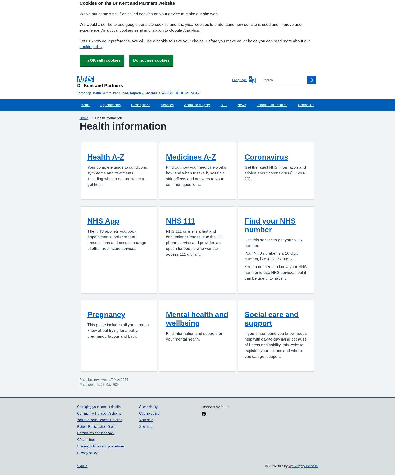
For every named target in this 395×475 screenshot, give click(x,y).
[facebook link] (203, 414)
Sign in (82, 466)
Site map (145, 426)
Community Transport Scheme (99, 413)
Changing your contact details (99, 406)
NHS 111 (180, 221)
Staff (224, 105)
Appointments (110, 105)
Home (85, 105)
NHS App (103, 221)
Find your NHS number (270, 225)
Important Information (272, 105)
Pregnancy (106, 314)
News (242, 105)
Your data (146, 420)
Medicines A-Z (191, 157)
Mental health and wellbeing (197, 319)
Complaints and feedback (95, 433)
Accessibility (148, 406)
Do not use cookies (151, 60)
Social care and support (272, 319)
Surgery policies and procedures (100, 446)
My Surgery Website (303, 466)
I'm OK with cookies (102, 60)
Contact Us (306, 105)
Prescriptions (140, 105)
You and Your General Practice (99, 420)
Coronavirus (266, 157)
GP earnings (86, 439)
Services (167, 105)
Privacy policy (87, 452)
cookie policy (91, 47)
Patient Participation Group (96, 426)
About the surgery (197, 105)
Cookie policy (149, 413)
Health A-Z (105, 157)
